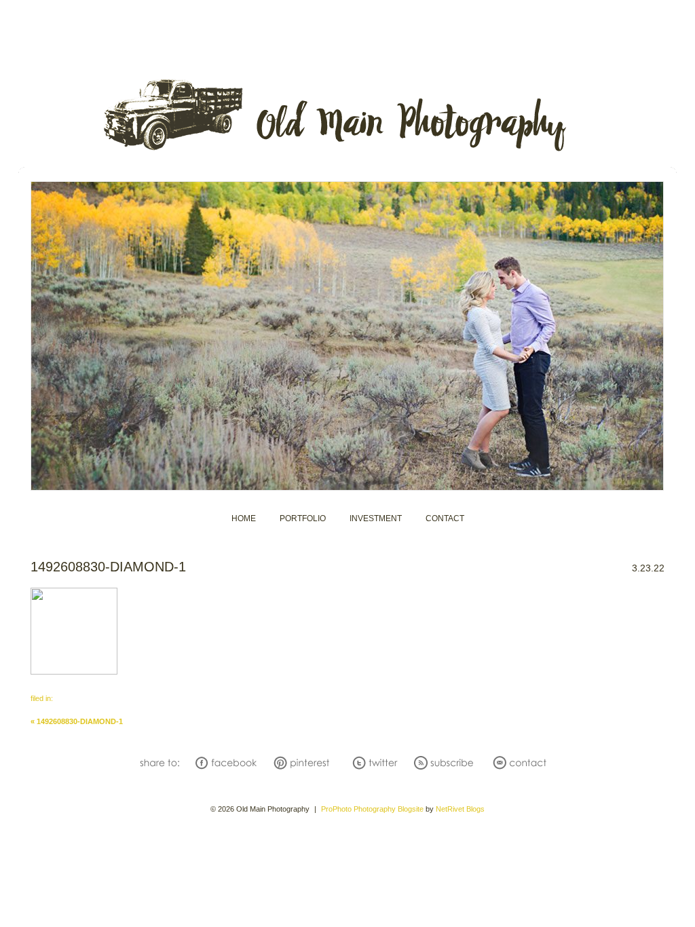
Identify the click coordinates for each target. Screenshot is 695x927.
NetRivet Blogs (460, 809)
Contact (445, 518)
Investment (376, 518)
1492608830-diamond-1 (77, 721)
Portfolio (303, 518)
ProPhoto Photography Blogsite (372, 809)
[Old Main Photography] (347, 151)
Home (243, 518)
